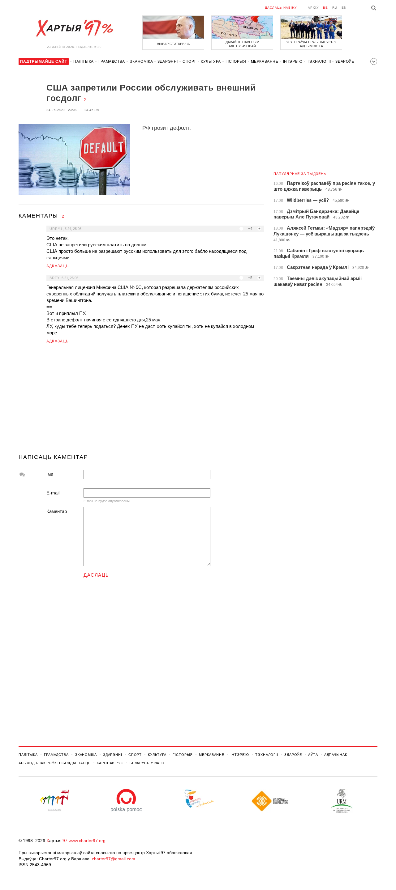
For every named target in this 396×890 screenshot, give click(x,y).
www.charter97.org (87, 840)
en (344, 7)
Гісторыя (236, 61)
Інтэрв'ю (293, 61)
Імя (49, 474)
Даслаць (96, 575)
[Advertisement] (141, 401)
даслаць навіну (281, 7)
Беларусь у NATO (147, 763)
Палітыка (83, 61)
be (325, 7)
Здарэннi (167, 61)
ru (334, 7)
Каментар (56, 511)
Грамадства (111, 61)
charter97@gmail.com (113, 858)
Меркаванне (264, 61)
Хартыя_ (74, 28)
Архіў (313, 7)
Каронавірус (110, 763)
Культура (211, 61)
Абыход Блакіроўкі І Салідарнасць (55, 763)
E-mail (52, 492)
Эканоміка (141, 61)
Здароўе (344, 61)
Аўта (313, 754)
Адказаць (57, 266)
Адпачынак (335, 754)
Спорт (189, 61)
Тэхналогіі (319, 61)
